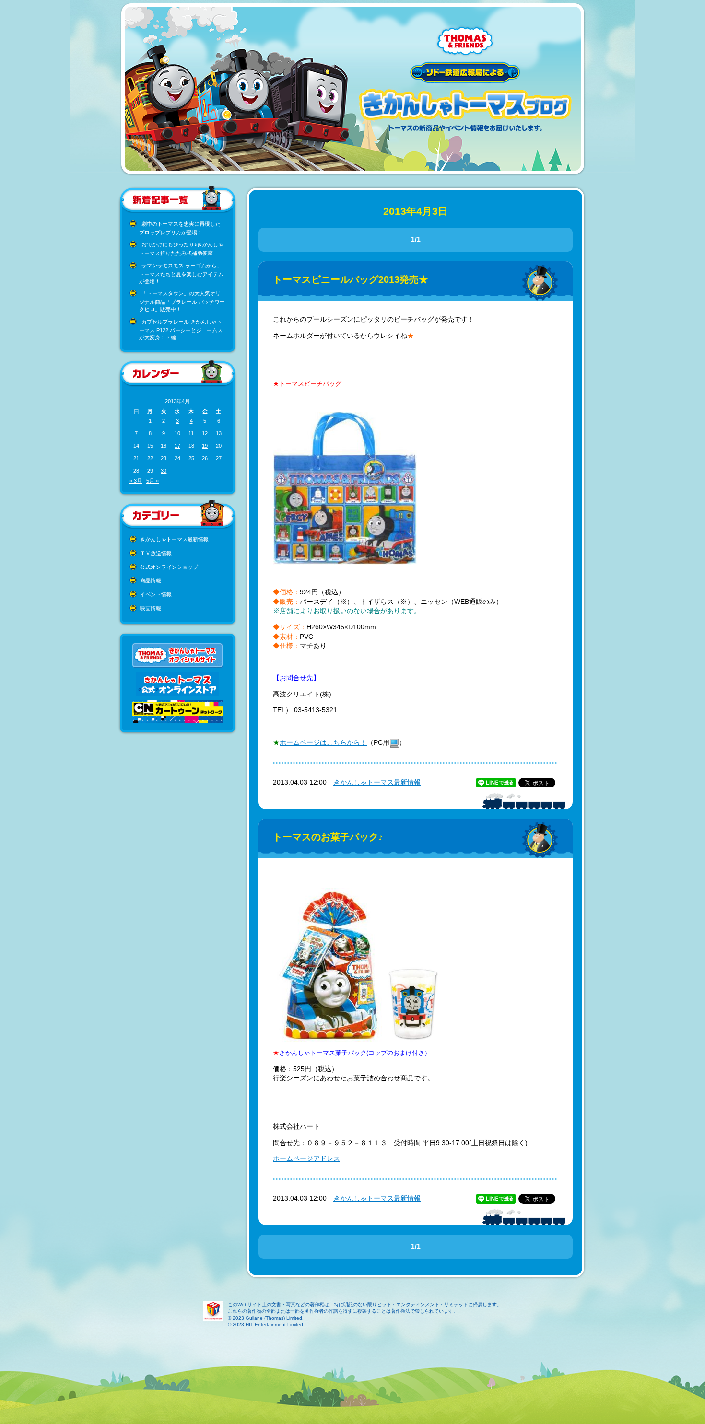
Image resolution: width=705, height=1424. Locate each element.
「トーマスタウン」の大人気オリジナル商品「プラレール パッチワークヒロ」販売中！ (182, 301)
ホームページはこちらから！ (323, 742)
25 (191, 458)
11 (191, 433)
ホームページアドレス (306, 1158)
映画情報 (150, 608)
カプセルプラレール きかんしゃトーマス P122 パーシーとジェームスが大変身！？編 (181, 329)
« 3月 (135, 481)
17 (177, 446)
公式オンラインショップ (169, 567)
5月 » (152, 481)
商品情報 (150, 580)
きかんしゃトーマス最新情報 (174, 539)
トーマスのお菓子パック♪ (328, 837)
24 (177, 458)
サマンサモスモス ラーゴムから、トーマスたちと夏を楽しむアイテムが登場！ (181, 273)
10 (177, 433)
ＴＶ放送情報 (156, 553)
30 (163, 471)
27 (219, 458)
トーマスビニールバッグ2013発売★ (350, 279)
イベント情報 (156, 594)
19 (205, 446)
